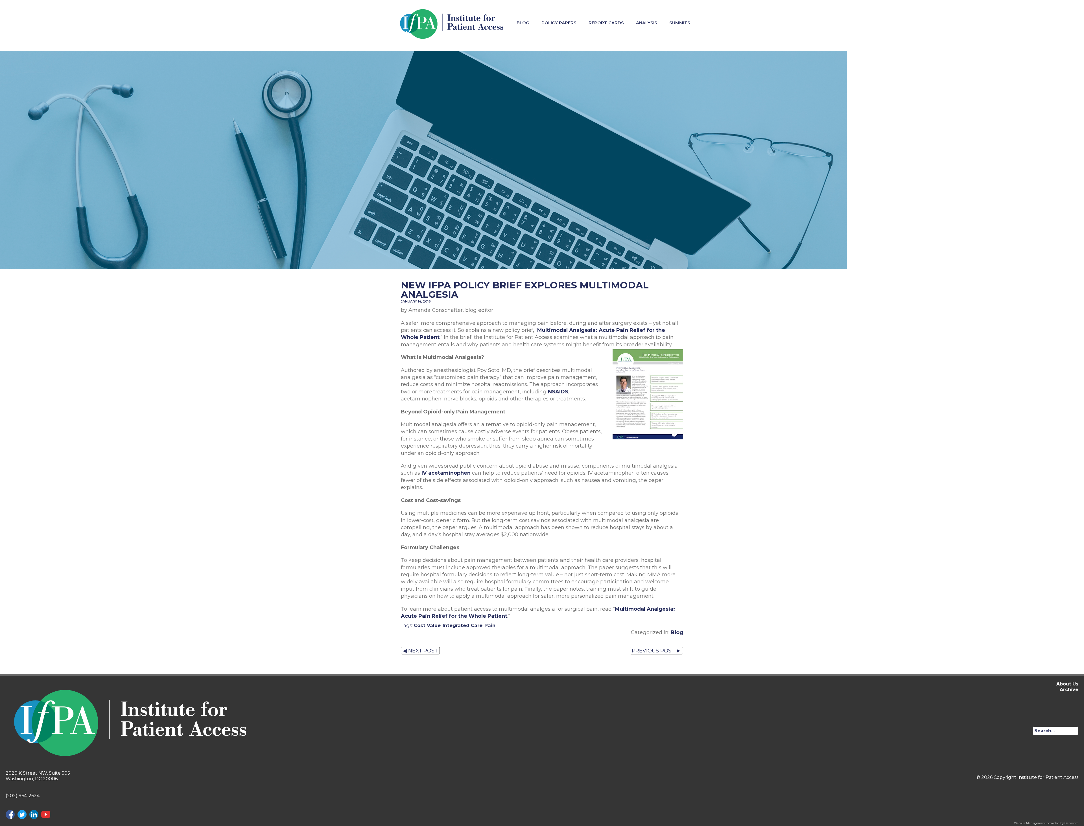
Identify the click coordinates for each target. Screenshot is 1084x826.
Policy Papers (558, 22)
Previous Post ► (656, 650)
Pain (489, 625)
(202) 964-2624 (23, 795)
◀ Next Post (420, 650)
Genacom (1071, 823)
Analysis (646, 22)
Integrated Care (462, 625)
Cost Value (427, 625)
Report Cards (606, 22)
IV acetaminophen (446, 473)
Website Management (1030, 823)
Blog (523, 22)
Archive (1069, 689)
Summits (679, 22)
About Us (1067, 684)
